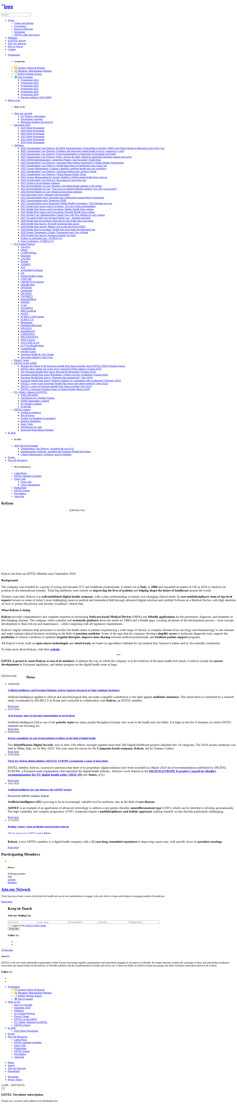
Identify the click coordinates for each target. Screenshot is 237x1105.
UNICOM (26, 279)
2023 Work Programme (32, 133)
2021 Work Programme (32, 139)
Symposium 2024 (30, 80)
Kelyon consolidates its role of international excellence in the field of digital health (52, 738)
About (11, 20)
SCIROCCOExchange (32, 316)
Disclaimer (13, 1076)
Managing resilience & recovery (37, 122)
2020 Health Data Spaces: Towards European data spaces (50, 223)
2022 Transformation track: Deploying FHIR (43, 200)
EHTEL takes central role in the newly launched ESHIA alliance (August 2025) (61, 369)
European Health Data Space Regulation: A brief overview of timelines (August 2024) (64, 374)
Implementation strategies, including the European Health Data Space (56, 451)
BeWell (24, 261)
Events (11, 457)
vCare (24, 305)
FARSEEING (28, 334)
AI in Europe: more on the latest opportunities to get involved (41, 715)
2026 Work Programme (26, 445)
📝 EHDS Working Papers (28, 74)
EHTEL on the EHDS (25, 363)
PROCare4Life (28, 310)
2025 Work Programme (32, 127)
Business (12, 882)
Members (12, 37)
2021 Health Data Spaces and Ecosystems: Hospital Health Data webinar (58, 212)
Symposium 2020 (30, 91)
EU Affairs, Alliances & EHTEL (31, 392)
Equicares (26, 255)
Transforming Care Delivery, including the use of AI (47, 448)
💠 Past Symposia (23, 77)
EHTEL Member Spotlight (27, 476)
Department (14, 1071)
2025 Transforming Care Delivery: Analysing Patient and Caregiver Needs (58, 171)
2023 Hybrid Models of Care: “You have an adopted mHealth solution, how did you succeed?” (69, 188)
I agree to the (29, 925)
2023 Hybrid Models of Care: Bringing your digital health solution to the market (61, 186)
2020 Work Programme (32, 142)
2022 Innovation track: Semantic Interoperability (45, 194)
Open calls (26, 481)
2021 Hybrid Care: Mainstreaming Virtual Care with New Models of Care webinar (63, 215)
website (55, 649)
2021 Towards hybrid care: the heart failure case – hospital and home (56, 218)
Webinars (19, 145)
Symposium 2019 (30, 94)
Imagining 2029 (22, 125)
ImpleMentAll (28, 331)
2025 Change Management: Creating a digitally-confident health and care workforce (63, 168)
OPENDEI (26, 287)
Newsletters (20, 493)
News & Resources (17, 460)
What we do (14, 100)
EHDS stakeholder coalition (35, 400)
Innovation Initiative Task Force (37, 357)
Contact (12, 49)
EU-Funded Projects (24, 244)
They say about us (17, 43)
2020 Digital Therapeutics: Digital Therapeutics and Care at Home (54, 232)
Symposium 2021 (30, 88)
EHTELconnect (22, 409)
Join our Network (15, 889)
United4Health (28, 348)
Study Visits (27, 424)
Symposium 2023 (30, 82)
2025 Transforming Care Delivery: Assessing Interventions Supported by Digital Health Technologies (72, 162)
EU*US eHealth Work (32, 345)
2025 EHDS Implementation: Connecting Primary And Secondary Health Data (61, 159)
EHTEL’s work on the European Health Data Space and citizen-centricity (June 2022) (64, 383)
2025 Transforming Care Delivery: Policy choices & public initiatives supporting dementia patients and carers (76, 157)
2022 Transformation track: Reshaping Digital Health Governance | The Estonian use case (66, 203)
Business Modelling (31, 421)
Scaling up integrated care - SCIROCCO (41, 238)
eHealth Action (28, 351)
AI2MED (25, 264)
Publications (20, 487)
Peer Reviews (28, 415)
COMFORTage (29, 252)
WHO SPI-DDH (29, 395)
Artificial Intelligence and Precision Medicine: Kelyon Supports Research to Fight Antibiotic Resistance (64, 690)
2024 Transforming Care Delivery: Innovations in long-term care (53, 180)
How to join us (15, 46)
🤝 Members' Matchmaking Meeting (33, 71)
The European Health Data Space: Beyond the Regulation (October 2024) (58, 371)
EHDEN (25, 302)
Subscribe (19, 496)
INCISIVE (26, 293)
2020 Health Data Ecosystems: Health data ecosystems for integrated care (58, 229)
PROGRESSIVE (29, 337)
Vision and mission (24, 23)
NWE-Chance (28, 339)
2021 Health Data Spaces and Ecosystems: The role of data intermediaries (58, 206)
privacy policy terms (35, 925)
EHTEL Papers (22, 490)
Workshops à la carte (31, 427)
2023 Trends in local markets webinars (40, 183)
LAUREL (26, 258)
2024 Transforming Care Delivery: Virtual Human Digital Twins (53, 174)
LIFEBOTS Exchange (32, 281)
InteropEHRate (28, 299)
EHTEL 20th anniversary (27, 34)
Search (11, 1065)
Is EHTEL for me (17, 40)
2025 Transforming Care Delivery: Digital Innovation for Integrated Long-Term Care (64, 165)
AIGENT (25, 247)
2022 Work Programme (32, 136)
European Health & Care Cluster (37, 354)
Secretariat (19, 31)
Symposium (14, 54)
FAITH (24, 313)
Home (11, 1062)
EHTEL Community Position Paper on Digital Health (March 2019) (55, 389)
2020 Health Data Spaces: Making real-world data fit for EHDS (53, 226)
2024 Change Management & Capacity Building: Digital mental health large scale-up (64, 177)
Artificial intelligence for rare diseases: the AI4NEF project (40, 789)
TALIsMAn (27, 308)
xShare (24, 249)
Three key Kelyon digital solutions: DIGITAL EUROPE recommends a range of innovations (58, 761)
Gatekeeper (26, 290)
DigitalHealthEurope (31, 325)
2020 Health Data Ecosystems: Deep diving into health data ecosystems (57, 220)
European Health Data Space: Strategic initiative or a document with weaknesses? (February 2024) (71, 380)
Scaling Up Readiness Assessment (38, 418)
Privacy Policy (15, 1079)
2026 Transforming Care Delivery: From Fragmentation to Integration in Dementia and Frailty (68, 154)
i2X (23, 273)
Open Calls (20, 479)
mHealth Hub (28, 284)
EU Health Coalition (31, 403)
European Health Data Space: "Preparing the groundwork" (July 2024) (57, 377)
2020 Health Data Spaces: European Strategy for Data (48, 235)
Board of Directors (23, 29)
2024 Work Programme (32, 130)
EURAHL (26, 406)
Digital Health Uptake (32, 276)
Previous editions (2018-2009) (36, 97)
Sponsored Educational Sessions (37, 430)
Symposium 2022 (30, 85)
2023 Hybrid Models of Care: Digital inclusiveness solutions (51, 191)
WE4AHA (26, 328)
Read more (13, 706)
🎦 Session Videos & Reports (29, 67)
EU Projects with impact (33, 116)
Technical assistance (31, 412)
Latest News (20, 473)
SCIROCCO (27, 319)
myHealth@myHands (32, 270)
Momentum (26, 322)
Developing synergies (32, 119)
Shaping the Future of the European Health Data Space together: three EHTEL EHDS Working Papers (73, 366)
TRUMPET (27, 296)
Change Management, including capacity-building (46, 454)
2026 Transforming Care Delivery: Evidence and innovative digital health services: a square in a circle (72, 151)
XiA (23, 267)
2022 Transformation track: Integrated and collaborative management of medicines (62, 197)
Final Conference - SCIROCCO (37, 241)
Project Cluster (21, 360)
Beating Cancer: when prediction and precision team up (38, 826)
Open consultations (30, 484)
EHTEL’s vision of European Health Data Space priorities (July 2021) (56, 386)
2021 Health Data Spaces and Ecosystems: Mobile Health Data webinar (57, 209)
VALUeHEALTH (30, 342)
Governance (20, 26)
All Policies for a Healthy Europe (37, 398)
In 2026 (12, 432)
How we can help (23, 113)
